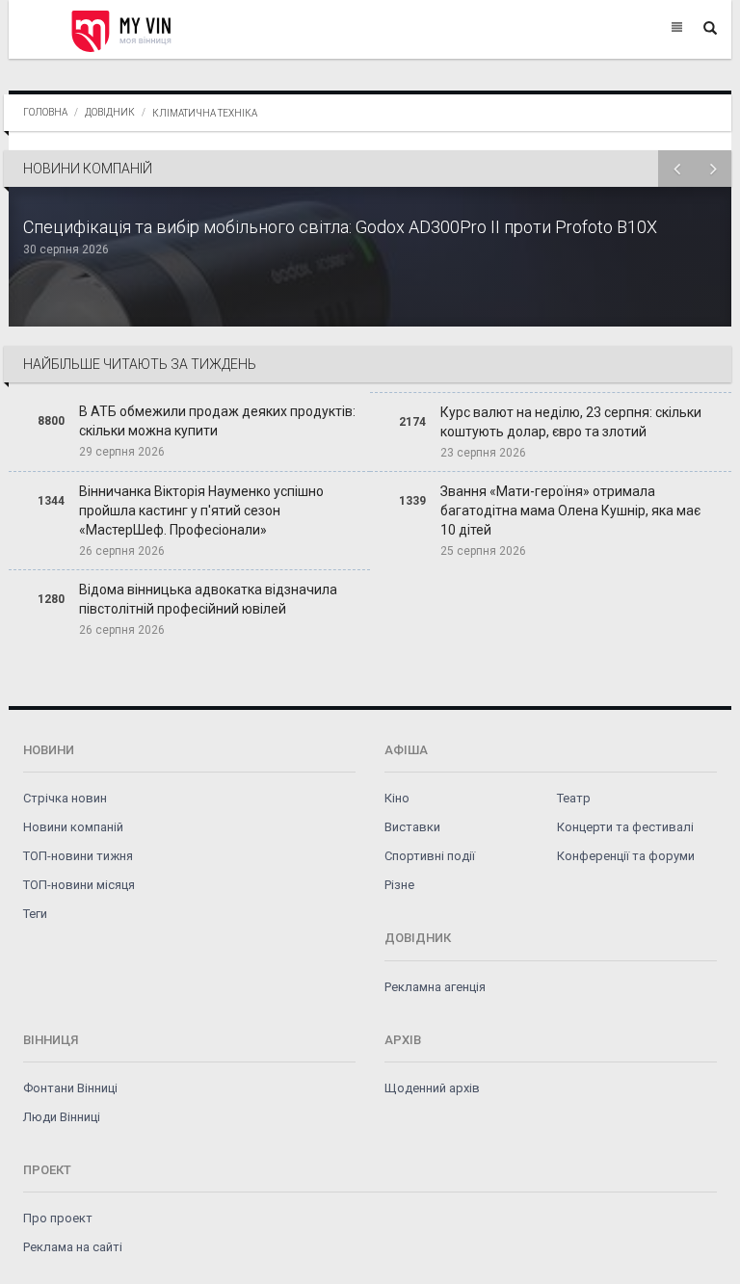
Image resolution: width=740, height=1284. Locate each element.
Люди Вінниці (61, 1117)
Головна (45, 112)
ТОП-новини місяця (79, 885)
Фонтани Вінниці (70, 1088)
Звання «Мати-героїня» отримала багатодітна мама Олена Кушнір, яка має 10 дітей (570, 510)
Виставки (412, 827)
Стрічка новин (65, 798)
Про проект (57, 1218)
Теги (35, 913)
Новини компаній (73, 827)
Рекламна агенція (435, 987)
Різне (399, 885)
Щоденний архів (432, 1088)
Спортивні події (429, 856)
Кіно (397, 798)
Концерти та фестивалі (625, 827)
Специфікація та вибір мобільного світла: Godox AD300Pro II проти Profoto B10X (340, 227)
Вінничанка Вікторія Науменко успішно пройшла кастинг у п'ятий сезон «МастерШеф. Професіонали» (201, 510)
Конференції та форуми (626, 856)
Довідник (110, 112)
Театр (574, 798)
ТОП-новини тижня (78, 856)
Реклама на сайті (72, 1247)
